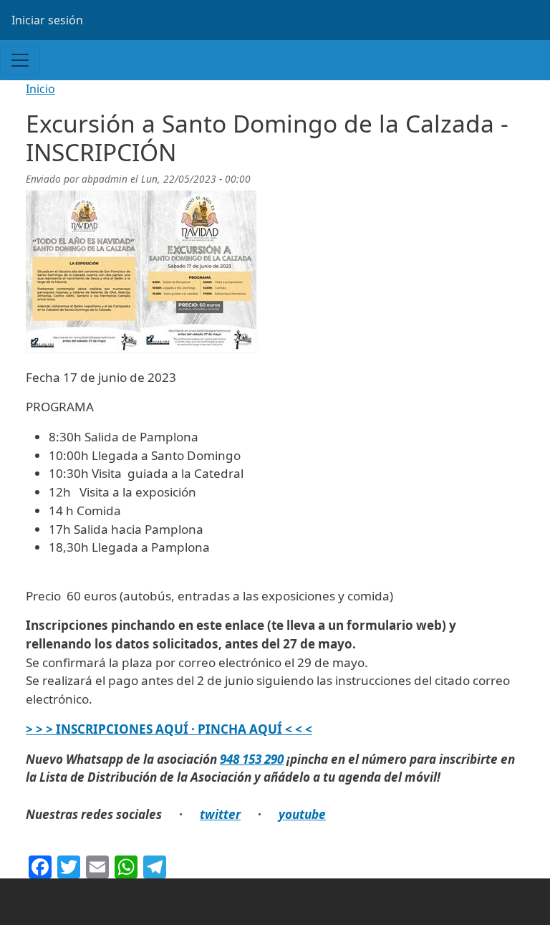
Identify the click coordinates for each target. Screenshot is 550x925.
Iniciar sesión (47, 20)
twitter (220, 814)
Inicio (40, 89)
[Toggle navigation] (20, 60)
